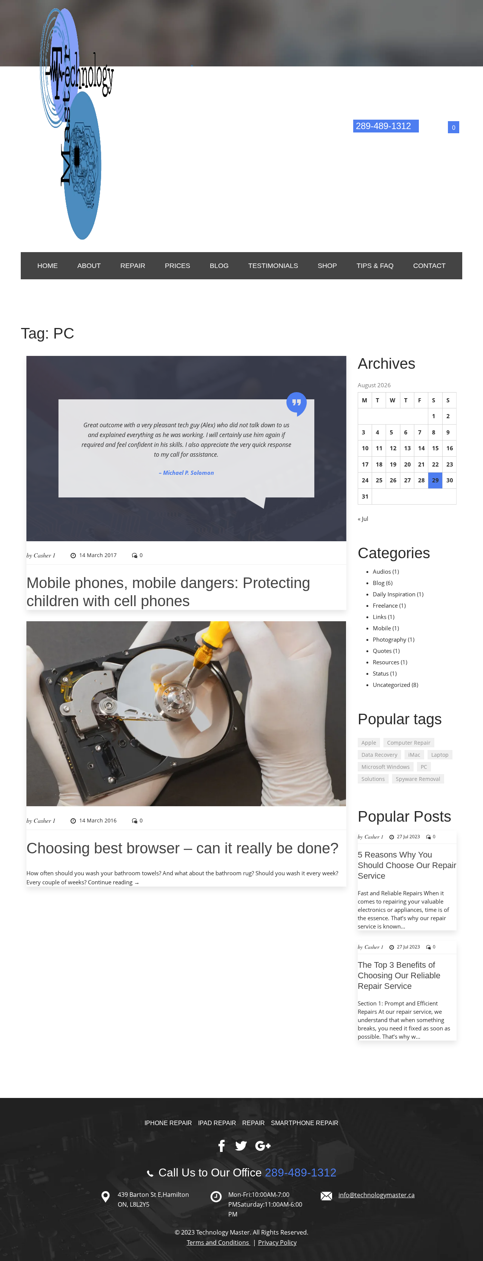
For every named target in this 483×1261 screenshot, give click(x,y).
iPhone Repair (168, 1123)
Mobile (382, 628)
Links (379, 616)
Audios (382, 571)
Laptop (440, 754)
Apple (368, 742)
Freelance (385, 605)
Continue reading (114, 882)
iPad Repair (217, 1123)
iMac (414, 754)
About (89, 265)
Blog (219, 265)
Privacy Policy (277, 1242)
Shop (327, 265)
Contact (429, 265)
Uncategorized (391, 684)
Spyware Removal (418, 778)
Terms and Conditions (219, 1242)
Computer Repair (409, 742)
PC (424, 766)
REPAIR (132, 265)
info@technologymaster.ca (386, 137)
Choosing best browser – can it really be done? (182, 848)
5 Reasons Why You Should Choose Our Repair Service (407, 865)
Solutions (373, 778)
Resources (386, 662)
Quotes (382, 650)
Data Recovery (379, 754)
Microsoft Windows (385, 766)
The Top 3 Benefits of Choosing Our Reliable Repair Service (399, 975)
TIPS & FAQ (375, 265)
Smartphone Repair (304, 1123)
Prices (177, 265)
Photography (389, 639)
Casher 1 (44, 555)
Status (381, 673)
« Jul (363, 518)
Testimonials (273, 265)
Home (47, 265)
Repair (253, 1123)
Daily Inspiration (394, 594)
